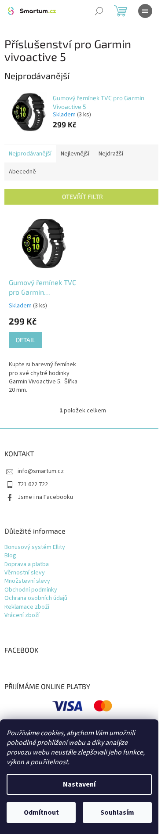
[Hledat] (99, 11)
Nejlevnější (75, 153)
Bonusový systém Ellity (34, 547)
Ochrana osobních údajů (35, 598)
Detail (25, 339)
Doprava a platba (26, 564)
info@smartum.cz (41, 471)
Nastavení (79, 784)
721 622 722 (33, 484)
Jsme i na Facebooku (45, 497)
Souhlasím (117, 812)
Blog (10, 556)
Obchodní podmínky (30, 590)
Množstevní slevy (27, 581)
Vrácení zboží (22, 615)
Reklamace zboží (26, 607)
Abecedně (22, 171)
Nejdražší (111, 153)
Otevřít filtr (82, 196)
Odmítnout (41, 812)
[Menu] (145, 11)
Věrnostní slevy (24, 573)
